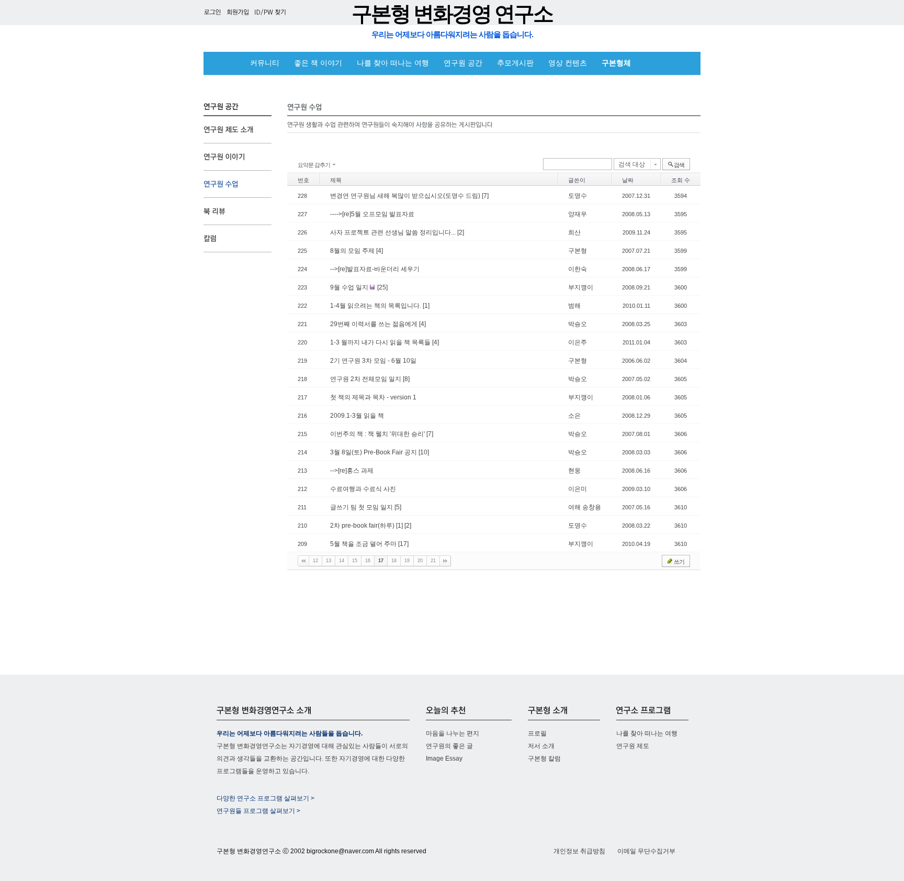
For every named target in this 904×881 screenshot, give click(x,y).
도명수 (577, 195)
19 (407, 560)
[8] (406, 379)
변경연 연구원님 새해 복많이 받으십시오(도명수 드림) (406, 195)
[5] (397, 507)
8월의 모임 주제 (353, 250)
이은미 (577, 489)
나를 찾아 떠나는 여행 (393, 63)
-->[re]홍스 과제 (352, 470)
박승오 (577, 324)
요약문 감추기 (314, 165)
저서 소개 (541, 746)
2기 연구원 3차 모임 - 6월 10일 (373, 360)
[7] (485, 195)
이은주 (577, 342)
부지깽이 (580, 287)
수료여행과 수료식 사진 (363, 489)
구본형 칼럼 (544, 758)
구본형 (577, 250)
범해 (574, 305)
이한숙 (577, 269)
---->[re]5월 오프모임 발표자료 (372, 214)
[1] (426, 305)
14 (341, 560)
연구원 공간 (463, 63)
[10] (424, 452)
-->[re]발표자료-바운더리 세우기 (375, 269)
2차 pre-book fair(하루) (363, 525)
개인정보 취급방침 (579, 851)
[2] (460, 232)
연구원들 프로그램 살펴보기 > (258, 811)
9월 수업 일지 (350, 287)
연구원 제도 (632, 746)
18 (394, 560)
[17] (403, 544)
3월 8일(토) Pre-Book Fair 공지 (374, 452)
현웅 (574, 470)
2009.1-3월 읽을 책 (357, 415)
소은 (574, 415)
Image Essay (444, 758)
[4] (379, 250)
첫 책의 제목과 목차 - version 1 (373, 397)
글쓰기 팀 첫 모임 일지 (362, 507)
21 (433, 560)
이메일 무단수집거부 (646, 851)
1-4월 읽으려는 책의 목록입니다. (376, 305)
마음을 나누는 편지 (452, 733)
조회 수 (680, 180)
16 (367, 560)
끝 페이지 (445, 560)
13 (328, 560)
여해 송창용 (584, 507)
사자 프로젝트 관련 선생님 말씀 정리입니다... (393, 232)
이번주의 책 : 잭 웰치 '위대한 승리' (378, 434)
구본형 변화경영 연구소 (452, 14)
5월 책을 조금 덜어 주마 (364, 544)
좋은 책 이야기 (318, 63)
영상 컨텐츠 (567, 63)
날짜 (628, 180)
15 (354, 560)
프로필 (537, 733)
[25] (382, 287)
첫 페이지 (303, 560)
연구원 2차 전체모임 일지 (366, 379)
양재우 (577, 214)
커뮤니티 (264, 63)
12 (315, 560)
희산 (574, 232)
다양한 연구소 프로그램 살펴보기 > (265, 798)
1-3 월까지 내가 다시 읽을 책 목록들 (381, 342)
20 (420, 560)
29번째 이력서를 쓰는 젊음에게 (374, 324)
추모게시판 (515, 63)
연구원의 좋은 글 (449, 746)
